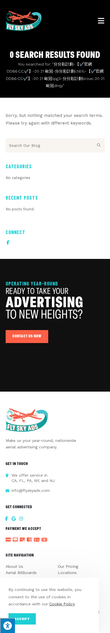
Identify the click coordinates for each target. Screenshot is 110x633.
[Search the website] (55, 145)
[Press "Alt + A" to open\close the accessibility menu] (7, 625)
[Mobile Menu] (101, 21)
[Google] (14, 518)
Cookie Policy (61, 604)
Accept (22, 619)
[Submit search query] (99, 145)
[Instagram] (21, 518)
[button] (27, 336)
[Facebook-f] (8, 242)
